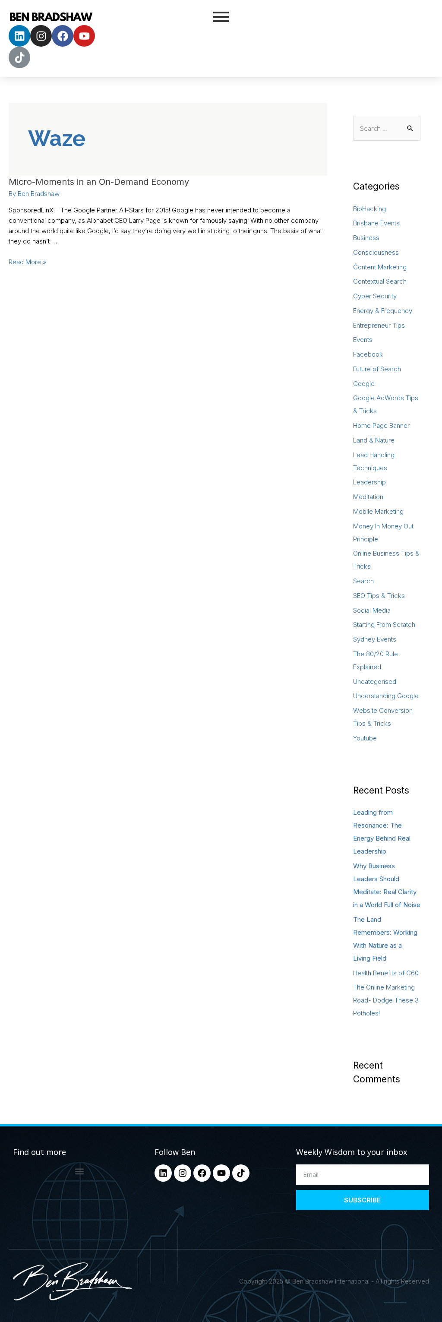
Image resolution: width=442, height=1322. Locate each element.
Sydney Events (374, 639)
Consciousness (376, 252)
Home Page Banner (381, 425)
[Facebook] (62, 36)
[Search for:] (386, 128)
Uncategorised (374, 681)
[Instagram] (41, 36)
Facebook (368, 354)
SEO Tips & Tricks (379, 595)
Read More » (27, 262)
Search (363, 581)
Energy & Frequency (382, 311)
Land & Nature (374, 440)
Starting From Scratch (384, 624)
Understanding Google (386, 696)
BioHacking (369, 209)
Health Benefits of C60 (386, 973)
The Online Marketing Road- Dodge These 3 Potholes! (386, 1000)
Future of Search (377, 369)
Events (363, 339)
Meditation (368, 497)
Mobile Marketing (378, 511)
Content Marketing (380, 267)
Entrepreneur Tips (379, 325)
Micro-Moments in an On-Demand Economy (99, 182)
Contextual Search (380, 281)
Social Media (372, 610)
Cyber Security (375, 296)
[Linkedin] (19, 36)
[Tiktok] (19, 57)
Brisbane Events (376, 223)
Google (364, 384)
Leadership (369, 482)
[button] (79, 1171)
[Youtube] (84, 36)
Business (366, 238)
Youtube (365, 738)
